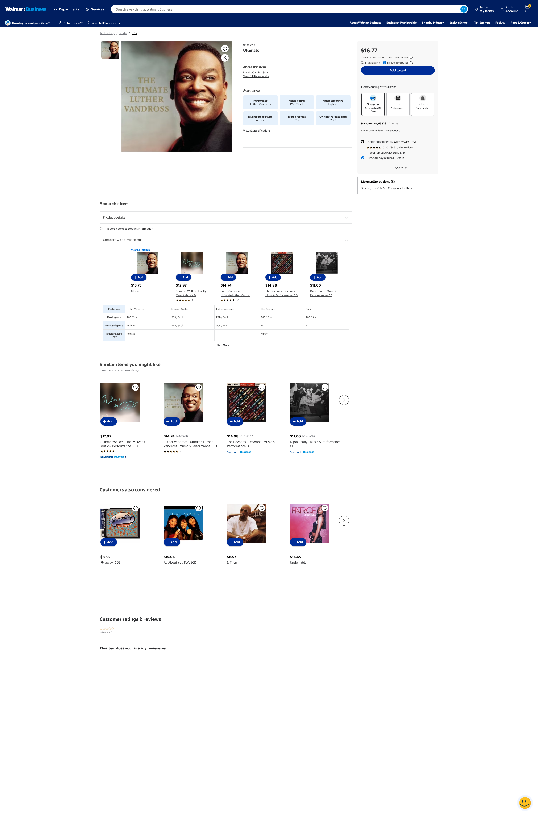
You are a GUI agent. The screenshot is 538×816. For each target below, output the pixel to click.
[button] (484, 9)
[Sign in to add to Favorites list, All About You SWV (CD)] (198, 508)
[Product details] (346, 217)
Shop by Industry (433, 22)
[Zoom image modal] (225, 58)
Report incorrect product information (129, 228)
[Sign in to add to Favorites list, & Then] (261, 508)
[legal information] (411, 57)
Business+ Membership (401, 22)
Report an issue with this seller (386, 152)
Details (400, 158)
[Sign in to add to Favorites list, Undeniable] (325, 508)
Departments (69, 9)
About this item (114, 203)
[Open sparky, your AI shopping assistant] (525, 803)
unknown (249, 44)
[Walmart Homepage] (26, 9)
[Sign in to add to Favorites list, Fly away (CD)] (135, 508)
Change (393, 123)
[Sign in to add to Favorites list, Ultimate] (225, 48)
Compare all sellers (400, 188)
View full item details (256, 76)
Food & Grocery (521, 22)
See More (223, 345)
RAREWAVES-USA (404, 141)
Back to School (459, 22)
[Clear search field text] (457, 9)
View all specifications (256, 130)
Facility (500, 22)
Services (97, 9)
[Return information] (410, 62)
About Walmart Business (365, 22)
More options (392, 130)
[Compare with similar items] (346, 239)
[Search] (463, 9)
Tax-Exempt (482, 22)
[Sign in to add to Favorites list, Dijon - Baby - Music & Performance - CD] (325, 387)
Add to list (401, 167)
